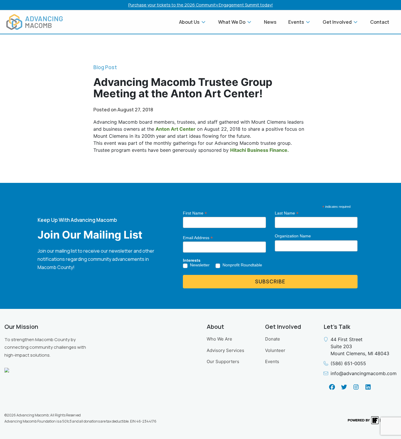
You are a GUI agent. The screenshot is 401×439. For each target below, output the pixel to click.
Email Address (198, 238)
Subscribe (270, 281)
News (270, 22)
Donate (272, 339)
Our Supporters (223, 361)
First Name (195, 213)
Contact (379, 22)
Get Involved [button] (338, 22)
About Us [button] (190, 22)
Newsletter (200, 265)
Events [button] (296, 22)
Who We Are (219, 339)
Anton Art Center (176, 129)
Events (272, 361)
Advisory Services (225, 350)
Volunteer (275, 350)
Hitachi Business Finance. (259, 150)
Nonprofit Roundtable (242, 265)
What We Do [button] (232, 22)
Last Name (287, 213)
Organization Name (293, 236)
